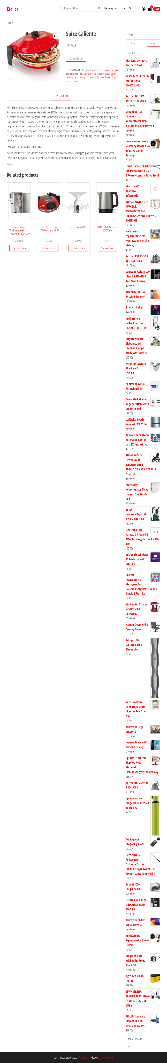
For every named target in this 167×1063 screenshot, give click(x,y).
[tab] (64, 96)
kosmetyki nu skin (103, 73)
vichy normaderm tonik (104, 77)
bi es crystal (74, 73)
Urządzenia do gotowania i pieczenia (104, 70)
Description (61, 96)
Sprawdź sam (75, 58)
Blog (20, 23)
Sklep (10, 23)
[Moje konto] (143, 8)
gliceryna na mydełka (88, 73)
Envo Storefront (105, 1057)
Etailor (12, 9)
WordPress (83, 1057)
